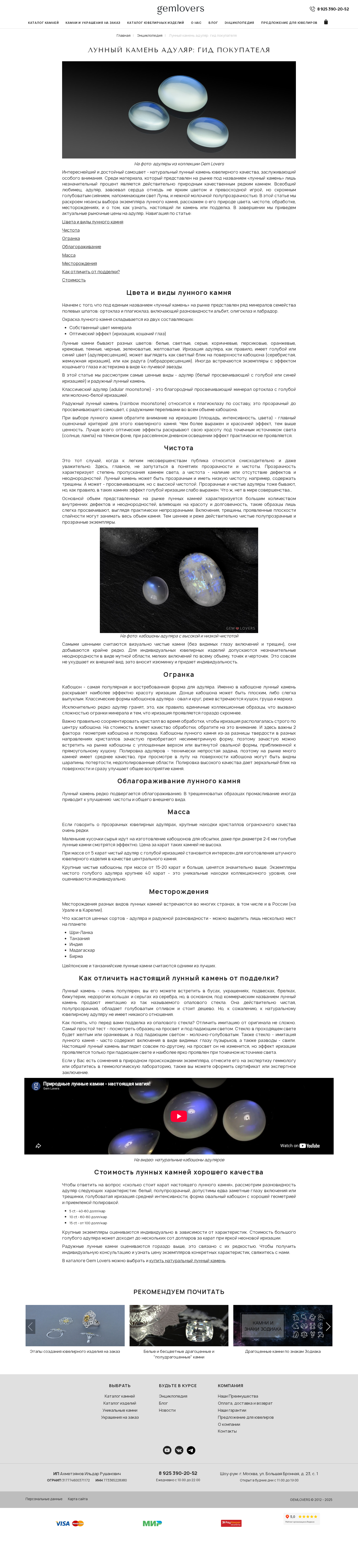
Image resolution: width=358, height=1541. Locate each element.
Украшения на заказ (120, 1417)
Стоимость (74, 280)
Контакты (227, 1431)
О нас (196, 23)
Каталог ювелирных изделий (155, 23)
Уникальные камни (120, 1410)
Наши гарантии (232, 1410)
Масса (68, 255)
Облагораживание (81, 246)
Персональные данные (44, 1499)
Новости (167, 1410)
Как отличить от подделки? (91, 271)
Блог (213, 23)
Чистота (71, 230)
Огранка (71, 238)
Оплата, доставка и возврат (245, 1403)
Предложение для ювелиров (289, 23)
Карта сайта (78, 1499)
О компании (229, 1424)
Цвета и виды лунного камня (92, 222)
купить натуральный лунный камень (187, 1260)
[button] (327, 1326)
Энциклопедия (239, 23)
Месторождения (79, 263)
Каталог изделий (120, 1403)
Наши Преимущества (238, 1396)
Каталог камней (43, 23)
